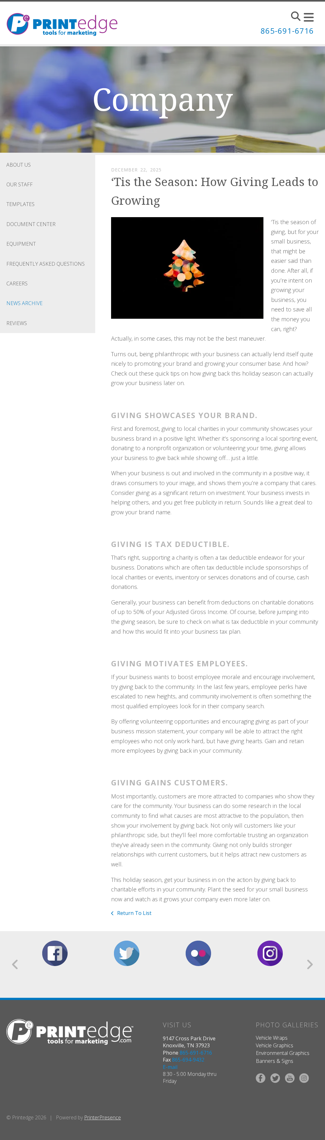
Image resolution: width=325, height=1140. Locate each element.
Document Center (31, 224)
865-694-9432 (188, 1059)
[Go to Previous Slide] (15, 964)
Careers (17, 283)
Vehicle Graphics (274, 1045)
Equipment (21, 243)
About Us (18, 164)
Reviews (16, 323)
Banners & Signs (274, 1060)
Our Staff (19, 184)
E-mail (170, 1066)
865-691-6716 (287, 30)
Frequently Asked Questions (45, 263)
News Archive (24, 303)
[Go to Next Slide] (310, 964)
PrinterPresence (102, 1117)
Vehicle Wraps (272, 1037)
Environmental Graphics (282, 1053)
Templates (20, 204)
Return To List (133, 913)
